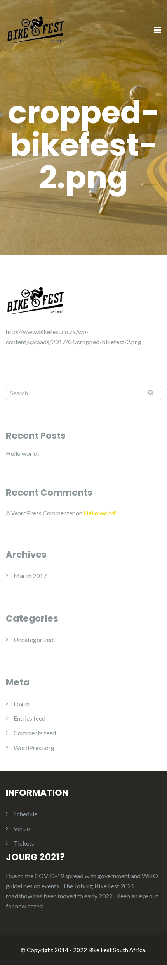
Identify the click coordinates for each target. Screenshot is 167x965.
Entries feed (29, 718)
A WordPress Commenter (40, 513)
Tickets (24, 843)
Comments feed (35, 733)
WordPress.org (34, 747)
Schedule (25, 813)
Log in (22, 703)
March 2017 (30, 575)
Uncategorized (34, 639)
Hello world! (22, 453)
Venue (22, 828)
